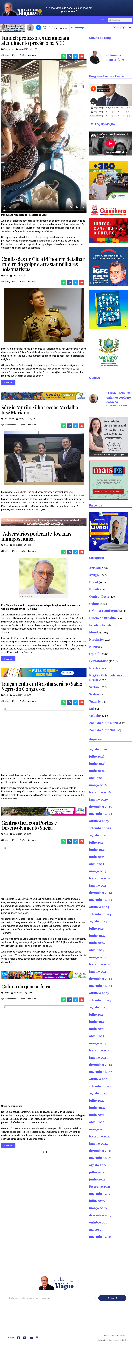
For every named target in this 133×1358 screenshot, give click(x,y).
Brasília (95, 589)
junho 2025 (97, 849)
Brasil (93, 582)
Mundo (94, 632)
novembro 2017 (100, 1236)
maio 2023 (97, 1028)
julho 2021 (96, 1172)
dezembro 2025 (100, 806)
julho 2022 (96, 1100)
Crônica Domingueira (105, 610)
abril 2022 (96, 1122)
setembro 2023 (100, 1000)
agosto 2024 (98, 921)
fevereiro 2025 (99, 878)
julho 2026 (97, 756)
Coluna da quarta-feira (25, 986)
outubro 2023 (99, 993)
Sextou (94, 694)
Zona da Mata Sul (102, 730)
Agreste (95, 567)
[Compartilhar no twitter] (75, 56)
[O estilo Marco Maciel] (110, 531)
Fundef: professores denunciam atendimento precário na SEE (35, 40)
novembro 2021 (100, 1157)
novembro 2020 (100, 1193)
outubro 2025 (99, 821)
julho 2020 (97, 1200)
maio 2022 (97, 1114)
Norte (93, 646)
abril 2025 (96, 864)
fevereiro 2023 (100, 1050)
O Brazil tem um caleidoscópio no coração (118, 397)
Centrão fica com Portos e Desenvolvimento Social (29, 825)
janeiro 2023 (98, 1057)
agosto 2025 (98, 835)
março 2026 (98, 785)
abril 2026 (96, 778)
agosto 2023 (98, 1007)
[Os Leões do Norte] (110, 309)
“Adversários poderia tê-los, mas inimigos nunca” (36, 536)
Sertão (94, 687)
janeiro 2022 (98, 1143)
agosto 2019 (97, 1229)
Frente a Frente (100, 625)
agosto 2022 (98, 1093)
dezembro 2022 (100, 1064)
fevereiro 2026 (100, 792)
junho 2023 (97, 1021)
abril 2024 (96, 950)
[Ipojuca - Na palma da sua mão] (44, 672)
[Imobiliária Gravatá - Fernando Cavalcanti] (110, 266)
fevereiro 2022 (100, 1136)
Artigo (94, 575)
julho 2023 (96, 1014)
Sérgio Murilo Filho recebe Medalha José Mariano (39, 410)
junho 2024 (97, 935)
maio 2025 (96, 856)
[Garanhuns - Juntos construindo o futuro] (110, 223)
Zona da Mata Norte (104, 723)
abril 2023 (96, 1036)
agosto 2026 (98, 749)
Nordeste (96, 639)
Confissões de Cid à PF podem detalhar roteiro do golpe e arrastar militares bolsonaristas (42, 263)
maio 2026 (97, 770)
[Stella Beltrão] (110, 437)
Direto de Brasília (102, 618)
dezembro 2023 (100, 978)
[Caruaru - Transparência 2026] (44, 522)
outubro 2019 (98, 1222)
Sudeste (95, 701)
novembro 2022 (100, 1071)
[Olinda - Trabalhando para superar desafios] (44, 811)
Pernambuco (98, 661)
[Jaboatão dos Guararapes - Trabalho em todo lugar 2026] (44, 396)
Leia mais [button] (8, 382)
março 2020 (98, 1208)
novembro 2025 (100, 813)
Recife (94, 668)
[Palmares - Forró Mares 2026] (44, 975)
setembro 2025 (100, 828)
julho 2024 (97, 928)
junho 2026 (97, 763)
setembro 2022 (100, 1086)
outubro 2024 (99, 907)
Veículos (95, 715)
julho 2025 (96, 842)
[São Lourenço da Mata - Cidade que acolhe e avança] (110, 352)
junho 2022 (97, 1107)
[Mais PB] (110, 480)
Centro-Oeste (99, 596)
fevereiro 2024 (100, 964)
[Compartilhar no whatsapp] (63, 56)
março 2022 (98, 1129)
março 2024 (98, 957)
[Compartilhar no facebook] (69, 56)
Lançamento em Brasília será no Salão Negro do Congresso (41, 686)
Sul (91, 708)
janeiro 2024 (98, 971)
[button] (102, 20)
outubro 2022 (99, 1079)
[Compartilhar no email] (81, 56)
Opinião (95, 653)
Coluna (94, 603)
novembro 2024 (100, 899)
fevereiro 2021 (99, 1186)
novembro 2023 (100, 985)
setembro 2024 (100, 914)
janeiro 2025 (98, 885)
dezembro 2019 (100, 1215)
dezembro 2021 (100, 1150)
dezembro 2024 (100, 892)
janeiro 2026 (98, 799)
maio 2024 (97, 942)
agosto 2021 (97, 1165)
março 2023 (98, 1043)
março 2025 (97, 871)
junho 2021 (97, 1179)
